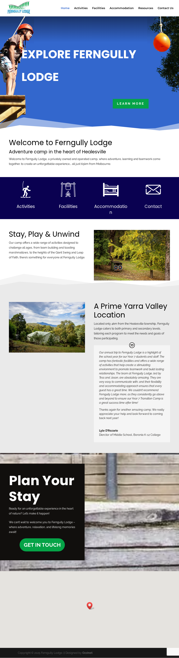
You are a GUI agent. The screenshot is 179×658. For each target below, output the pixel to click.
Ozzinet (87, 653)
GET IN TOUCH (42, 545)
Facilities (98, 8)
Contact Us (165, 8)
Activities (81, 8)
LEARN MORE (130, 103)
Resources (145, 8)
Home (65, 8)
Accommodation (122, 8)
